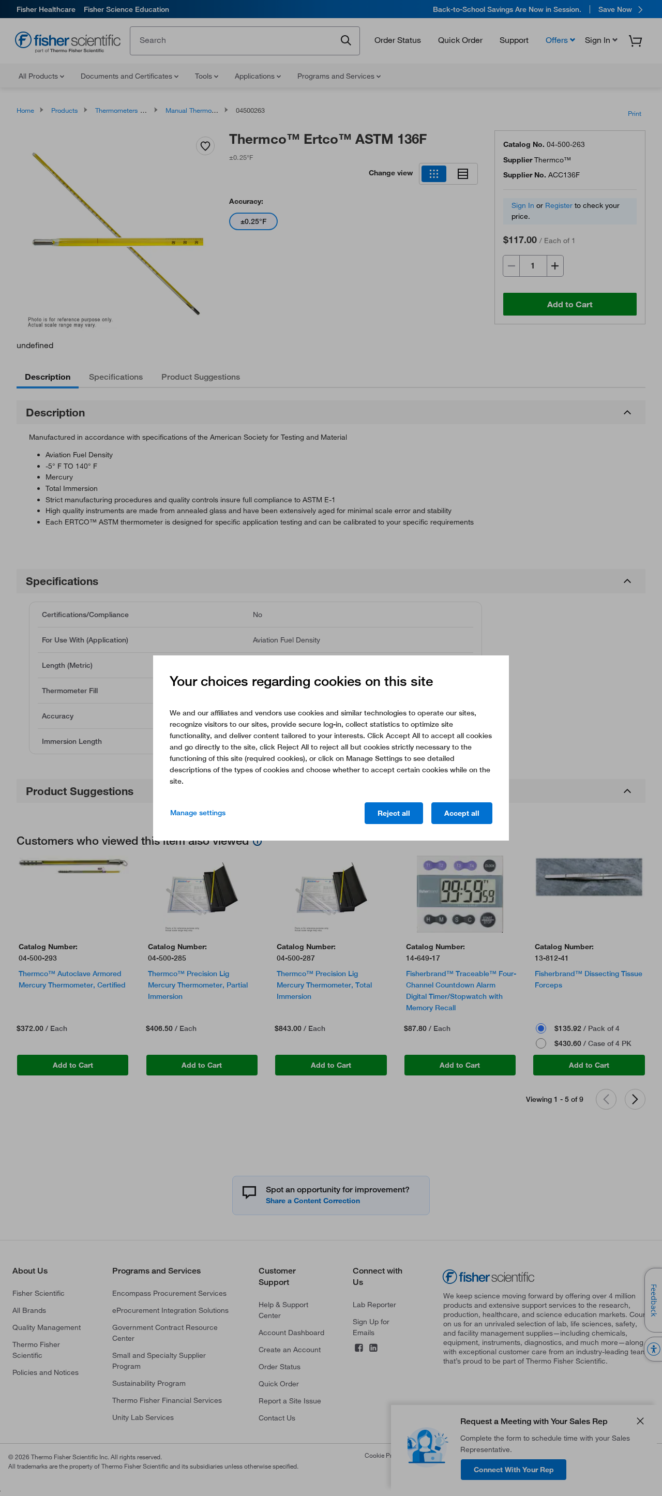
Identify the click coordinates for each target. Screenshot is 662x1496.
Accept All (461, 813)
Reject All (394, 813)
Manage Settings (197, 812)
